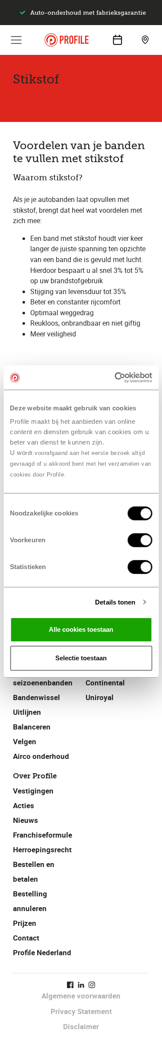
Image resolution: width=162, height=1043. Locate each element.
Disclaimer (81, 1026)
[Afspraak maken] (117, 39)
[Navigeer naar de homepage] (66, 40)
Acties (23, 805)
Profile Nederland (42, 952)
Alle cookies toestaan (81, 629)
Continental (105, 683)
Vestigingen (33, 791)
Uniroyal (100, 697)
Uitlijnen (27, 712)
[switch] (139, 540)
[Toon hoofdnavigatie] (16, 39)
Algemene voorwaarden (81, 996)
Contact (26, 938)
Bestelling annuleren (30, 901)
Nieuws (25, 820)
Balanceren (32, 727)
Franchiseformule (42, 835)
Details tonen (115, 602)
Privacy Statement (81, 1011)
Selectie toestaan (81, 658)
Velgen (24, 741)
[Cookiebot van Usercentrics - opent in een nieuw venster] (115, 377)
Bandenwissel (36, 697)
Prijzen (24, 923)
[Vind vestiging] (145, 39)
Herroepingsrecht (42, 849)
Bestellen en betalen (33, 871)
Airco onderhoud (41, 756)
